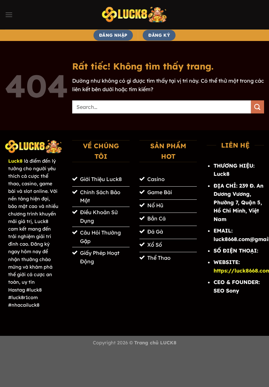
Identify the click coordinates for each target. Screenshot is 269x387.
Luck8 (15, 161)
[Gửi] (257, 106)
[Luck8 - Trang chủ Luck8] (134, 14)
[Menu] (9, 15)
